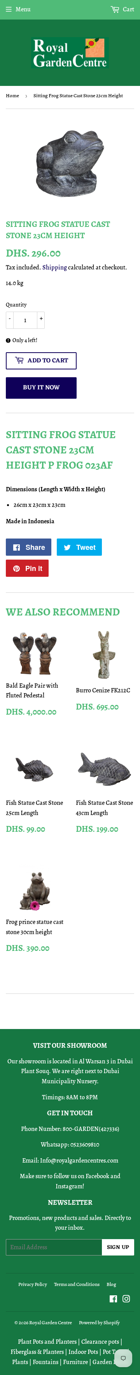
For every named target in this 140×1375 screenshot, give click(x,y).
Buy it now (41, 387)
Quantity (16, 305)
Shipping (54, 267)
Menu (23, 9)
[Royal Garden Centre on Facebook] (113, 1300)
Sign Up (118, 1247)
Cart (128, 9)
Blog (111, 1284)
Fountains (45, 1362)
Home (12, 95)
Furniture (75, 1362)
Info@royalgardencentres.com (79, 1160)
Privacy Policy (32, 1284)
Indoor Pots (83, 1352)
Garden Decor (110, 1362)
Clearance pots (100, 1342)
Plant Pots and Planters (47, 1342)
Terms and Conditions (77, 1284)
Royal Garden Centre (50, 1322)
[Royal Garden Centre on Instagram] (126, 1300)
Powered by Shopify (99, 1322)
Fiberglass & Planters (37, 1352)
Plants (20, 1362)
